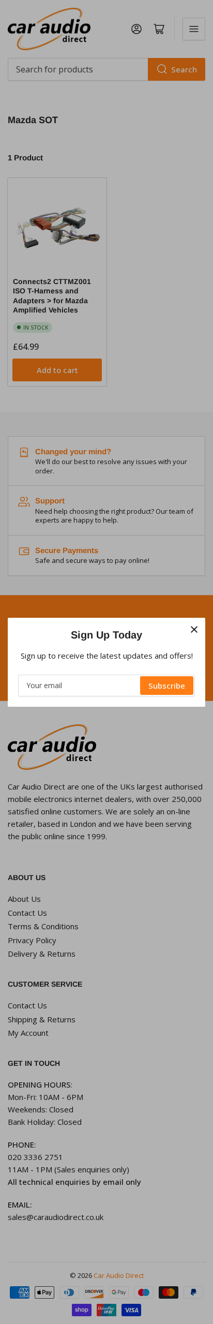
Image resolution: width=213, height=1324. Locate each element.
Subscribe (166, 685)
